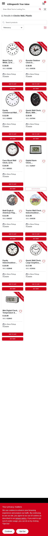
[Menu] (3, 3)
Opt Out (22, 531)
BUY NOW (12, 88)
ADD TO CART (12, 84)
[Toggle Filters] (45, 27)
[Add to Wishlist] (20, 61)
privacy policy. (21, 518)
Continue (8, 531)
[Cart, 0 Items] (43, 3)
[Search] (40, 9)
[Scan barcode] (45, 9)
